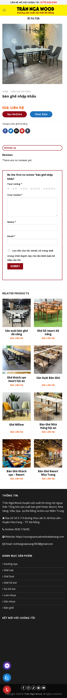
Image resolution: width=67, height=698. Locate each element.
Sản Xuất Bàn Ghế (48, 378)
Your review (15, 194)
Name (11, 221)
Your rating (14, 183)
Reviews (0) (10, 147)
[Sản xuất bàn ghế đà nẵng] (16, 313)
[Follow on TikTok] (33, 687)
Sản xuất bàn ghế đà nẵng (16, 332)
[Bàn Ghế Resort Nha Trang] (48, 453)
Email (11, 236)
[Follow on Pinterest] (38, 687)
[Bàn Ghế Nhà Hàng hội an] (48, 406)
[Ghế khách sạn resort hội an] (16, 359)
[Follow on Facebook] (23, 687)
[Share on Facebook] (5, 131)
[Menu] (4, 10)
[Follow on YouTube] (43, 687)
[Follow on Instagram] (28, 687)
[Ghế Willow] (16, 406)
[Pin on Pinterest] (22, 131)
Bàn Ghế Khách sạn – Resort (17, 473)
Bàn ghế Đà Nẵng (21, 91)
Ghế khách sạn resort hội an (16, 379)
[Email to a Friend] (16, 131)
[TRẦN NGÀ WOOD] (35, 10)
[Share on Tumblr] (27, 131)
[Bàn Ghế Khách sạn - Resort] (16, 453)
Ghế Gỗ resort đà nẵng (48, 332)
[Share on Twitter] (10, 131)
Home (5, 91)
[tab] (32, 148)
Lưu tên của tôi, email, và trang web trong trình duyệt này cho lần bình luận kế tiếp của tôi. (31, 255)
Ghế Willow (16, 424)
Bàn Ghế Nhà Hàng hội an (48, 426)
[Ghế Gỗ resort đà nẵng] (48, 313)
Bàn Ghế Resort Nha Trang (48, 473)
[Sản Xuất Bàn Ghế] (48, 359)
